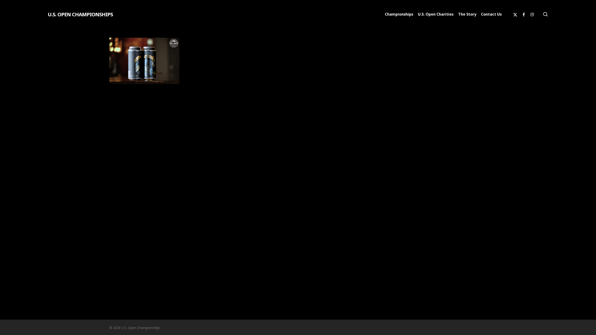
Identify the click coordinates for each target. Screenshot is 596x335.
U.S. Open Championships (80, 14)
